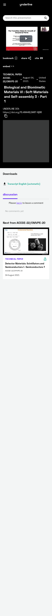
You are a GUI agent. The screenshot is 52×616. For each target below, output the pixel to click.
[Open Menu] (4, 4)
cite (37, 58)
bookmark (8, 58)
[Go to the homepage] (26, 4)
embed (6, 66)
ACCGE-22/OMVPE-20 (31, 222)
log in (19, 203)
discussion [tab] (10, 194)
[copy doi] (7, 116)
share (24, 58)
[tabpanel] (26, 207)
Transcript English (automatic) (24, 183)
